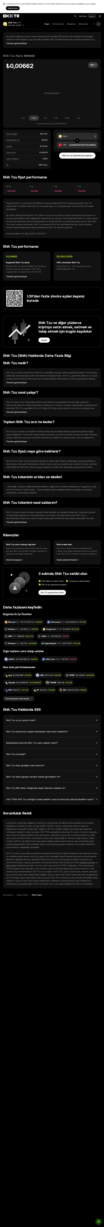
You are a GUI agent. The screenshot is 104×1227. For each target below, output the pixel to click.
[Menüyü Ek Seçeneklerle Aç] (99, 16)
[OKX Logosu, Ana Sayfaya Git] (11, 16)
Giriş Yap (82, 16)
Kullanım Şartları (87, 862)
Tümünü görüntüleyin (16, 43)
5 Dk (34, 118)
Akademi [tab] (71, 24)
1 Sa (45, 118)
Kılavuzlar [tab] (83, 24)
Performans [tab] (58, 24)
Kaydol (92, 16)
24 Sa (67, 118)
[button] (75, 16)
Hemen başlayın (14, 560)
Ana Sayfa (8, 895)
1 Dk (23, 118)
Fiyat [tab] (46, 24)
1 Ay (78, 118)
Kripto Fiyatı (22, 895)
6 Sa (56, 118)
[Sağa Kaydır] (94, 24)
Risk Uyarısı (11, 865)
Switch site (13, 8)
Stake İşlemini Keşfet (67, 560)
